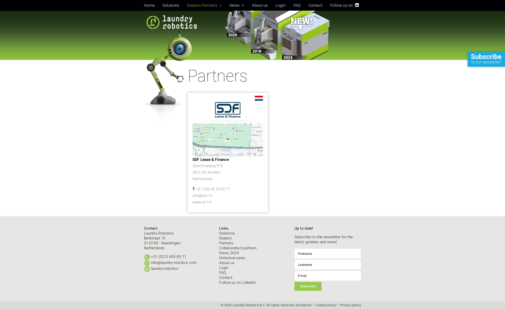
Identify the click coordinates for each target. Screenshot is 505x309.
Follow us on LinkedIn (237, 282)
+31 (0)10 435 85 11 (168, 256)
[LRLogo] (173, 14)
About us (226, 263)
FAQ (222, 272)
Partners (226, 243)
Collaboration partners (238, 248)
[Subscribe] (485, 52)
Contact (225, 277)
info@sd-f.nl (202, 195)
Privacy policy (350, 305)
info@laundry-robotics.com (174, 262)
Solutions (227, 233)
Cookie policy (326, 305)
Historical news (232, 258)
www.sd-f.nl (202, 202)
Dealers (225, 238)
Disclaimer (304, 305)
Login (223, 267)
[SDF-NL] (228, 125)
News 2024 (229, 253)
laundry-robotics (164, 268)
